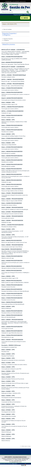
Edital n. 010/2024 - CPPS (8, 395)
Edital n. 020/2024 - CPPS (8, 349)
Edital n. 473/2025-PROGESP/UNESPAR (12, 138)
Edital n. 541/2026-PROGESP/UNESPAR (12, 56)
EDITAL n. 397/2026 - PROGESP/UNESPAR (13, 83)
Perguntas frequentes (18, 14)
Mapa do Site (23, 1)
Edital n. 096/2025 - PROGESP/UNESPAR (12, 245)
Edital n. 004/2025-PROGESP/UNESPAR (12, 260)
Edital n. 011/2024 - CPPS (8, 391)
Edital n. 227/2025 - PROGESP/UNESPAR (12, 211)
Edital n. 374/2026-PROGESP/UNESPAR (12, 88)
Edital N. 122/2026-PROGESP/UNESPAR (12, 98)
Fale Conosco (27, 14)
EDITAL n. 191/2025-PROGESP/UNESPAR (12, 224)
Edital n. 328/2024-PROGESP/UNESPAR (12, 331)
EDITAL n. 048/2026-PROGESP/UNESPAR (12, 106)
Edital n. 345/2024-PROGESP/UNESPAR (12, 315)
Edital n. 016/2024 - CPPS (8, 367)
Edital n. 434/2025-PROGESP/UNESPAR (12, 160)
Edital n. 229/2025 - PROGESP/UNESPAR (12, 207)
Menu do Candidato (7, 29)
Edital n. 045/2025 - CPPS (8, 134)
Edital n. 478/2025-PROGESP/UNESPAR (12, 129)
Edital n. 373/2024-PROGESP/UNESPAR (12, 298)
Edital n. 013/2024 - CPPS (8, 381)
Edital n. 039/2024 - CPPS (8, 276)
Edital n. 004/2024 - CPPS (8, 424)
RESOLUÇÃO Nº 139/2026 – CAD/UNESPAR (13, 49)
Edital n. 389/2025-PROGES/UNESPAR (12, 180)
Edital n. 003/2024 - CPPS (8, 430)
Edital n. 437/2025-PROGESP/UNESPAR (12, 147)
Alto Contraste (15, 1)
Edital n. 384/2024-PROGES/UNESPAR (12, 280)
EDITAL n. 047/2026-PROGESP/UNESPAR (12, 111)
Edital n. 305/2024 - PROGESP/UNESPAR (12, 339)
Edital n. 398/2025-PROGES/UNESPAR (12, 174)
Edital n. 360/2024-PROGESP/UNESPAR (12, 302)
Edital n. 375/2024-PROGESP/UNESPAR (12, 293)
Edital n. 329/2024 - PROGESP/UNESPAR (12, 319)
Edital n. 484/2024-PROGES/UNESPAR (12, 270)
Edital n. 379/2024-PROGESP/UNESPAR (12, 285)
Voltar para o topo (25, 446)
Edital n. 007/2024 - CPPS (8, 410)
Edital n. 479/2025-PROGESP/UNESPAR (12, 125)
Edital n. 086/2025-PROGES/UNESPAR (12, 240)
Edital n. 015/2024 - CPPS (8, 371)
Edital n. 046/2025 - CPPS (8, 119)
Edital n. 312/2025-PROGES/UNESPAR (12, 203)
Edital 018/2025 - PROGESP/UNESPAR (12, 249)
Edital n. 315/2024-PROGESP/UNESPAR (12, 335)
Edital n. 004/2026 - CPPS (8, 102)
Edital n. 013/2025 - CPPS (8, 229)
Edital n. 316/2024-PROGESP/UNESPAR (12, 326)
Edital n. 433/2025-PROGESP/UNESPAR (12, 164)
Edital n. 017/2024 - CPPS (8, 362)
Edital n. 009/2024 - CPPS (8, 400)
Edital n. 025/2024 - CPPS (8, 306)
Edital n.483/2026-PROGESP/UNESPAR (12, 62)
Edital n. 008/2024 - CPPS (8, 404)
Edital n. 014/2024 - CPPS (8, 377)
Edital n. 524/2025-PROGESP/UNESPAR (12, 115)
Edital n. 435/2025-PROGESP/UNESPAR (12, 155)
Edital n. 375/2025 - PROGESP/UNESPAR (12, 193)
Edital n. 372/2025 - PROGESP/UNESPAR (12, 188)
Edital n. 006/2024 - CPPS (8, 414)
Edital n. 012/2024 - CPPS (8, 385)
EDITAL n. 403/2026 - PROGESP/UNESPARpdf (14, 75)
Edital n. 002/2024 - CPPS (8, 434)
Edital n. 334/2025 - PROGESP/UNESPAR (12, 198)
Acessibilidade (8, 1)
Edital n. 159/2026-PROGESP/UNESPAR (12, 92)
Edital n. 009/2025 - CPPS (8, 234)
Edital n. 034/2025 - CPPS (8, 142)
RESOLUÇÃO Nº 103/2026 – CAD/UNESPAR (13, 66)
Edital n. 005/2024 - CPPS (8, 418)
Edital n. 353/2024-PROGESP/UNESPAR (12, 311)
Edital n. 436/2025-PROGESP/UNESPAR (12, 151)
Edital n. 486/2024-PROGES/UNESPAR (12, 266)
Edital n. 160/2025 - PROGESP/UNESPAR (12, 220)
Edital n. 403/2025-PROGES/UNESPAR (12, 168)
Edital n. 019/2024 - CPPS (8, 354)
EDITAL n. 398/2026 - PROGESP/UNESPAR (13, 79)
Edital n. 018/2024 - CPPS (8, 358)
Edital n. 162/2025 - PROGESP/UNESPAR (12, 216)
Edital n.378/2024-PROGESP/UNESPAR (12, 289)
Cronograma (6, 40)
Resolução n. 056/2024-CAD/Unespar (11, 345)
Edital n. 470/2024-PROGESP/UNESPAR (12, 256)
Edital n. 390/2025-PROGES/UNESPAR (12, 184)
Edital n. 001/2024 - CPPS (8, 438)
